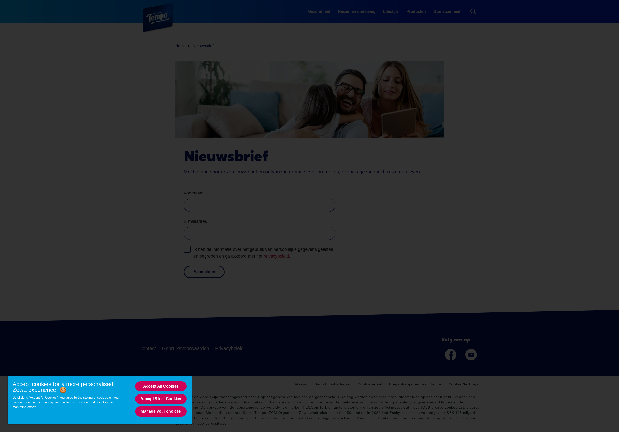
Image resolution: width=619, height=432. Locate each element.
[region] (100, 400)
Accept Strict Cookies (160, 399)
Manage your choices (161, 411)
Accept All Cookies (161, 386)
